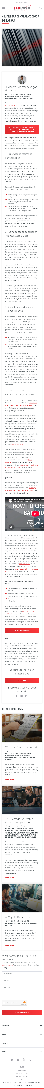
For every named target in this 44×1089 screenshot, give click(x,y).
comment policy (7, 965)
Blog (22, 1067)
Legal (22, 1079)
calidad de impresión (17, 444)
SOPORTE (4, 1034)
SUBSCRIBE (22, 681)
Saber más (22, 1070)
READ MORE (9, 779)
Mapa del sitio (22, 1073)
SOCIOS (4, 1052)
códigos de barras (11, 105)
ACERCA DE (5, 1043)
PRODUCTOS (5, 1026)
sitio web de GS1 (24, 564)
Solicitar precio (22, 631)
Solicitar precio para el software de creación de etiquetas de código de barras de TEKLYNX (22, 129)
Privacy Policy (22, 1076)
